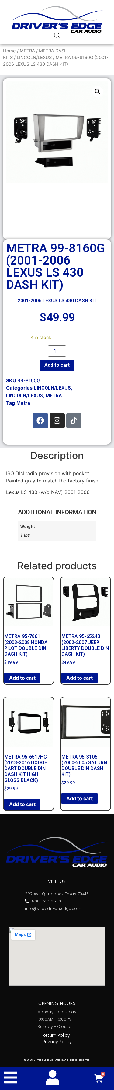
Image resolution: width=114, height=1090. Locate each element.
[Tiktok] (73, 420)
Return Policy (56, 1035)
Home (9, 51)
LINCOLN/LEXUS (34, 57)
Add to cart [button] (22, 678)
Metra (23, 403)
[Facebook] (40, 420)
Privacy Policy (57, 1042)
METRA (27, 51)
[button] (97, 91)
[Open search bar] (57, 35)
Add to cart (57, 365)
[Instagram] (57, 420)
